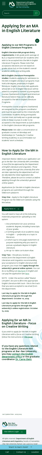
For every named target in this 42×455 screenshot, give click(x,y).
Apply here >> (9, 209)
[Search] (36, 13)
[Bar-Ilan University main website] (9, 427)
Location (35, 452)
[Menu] (3, 4)
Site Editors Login (11, 432)
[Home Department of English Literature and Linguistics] (24, 5)
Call (7, 452)
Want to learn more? (18, 447)
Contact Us (21, 452)
